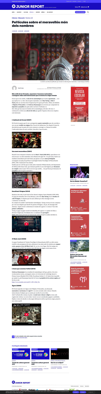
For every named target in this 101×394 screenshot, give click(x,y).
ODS (75, 179)
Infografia (80, 208)
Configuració (90, 392)
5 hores (80, 286)
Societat (72, 252)
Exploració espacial (60, 360)
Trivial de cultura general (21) (20, 363)
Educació (21, 18)
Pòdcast (85, 208)
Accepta (75, 392)
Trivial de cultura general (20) (40, 363)
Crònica (73, 287)
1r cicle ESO (26, 369)
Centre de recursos (80, 12)
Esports (14, 360)
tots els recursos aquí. (21, 337)
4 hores (80, 207)
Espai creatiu (80, 209)
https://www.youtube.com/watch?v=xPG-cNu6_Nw (26, 282)
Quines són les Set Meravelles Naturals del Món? (78, 256)
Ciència (14, 18)
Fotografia (74, 208)
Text (72, 209)
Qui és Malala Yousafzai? (78, 181)
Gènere (72, 179)
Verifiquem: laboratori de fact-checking (79, 191)
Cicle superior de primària (18, 369)
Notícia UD (29, 18)
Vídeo (76, 209)
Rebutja (82, 392)
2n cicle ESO (15, 368)
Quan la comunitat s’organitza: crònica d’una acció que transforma (78, 271)
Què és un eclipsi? (57, 362)
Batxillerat (21, 368)
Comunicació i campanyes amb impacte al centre (77, 217)
